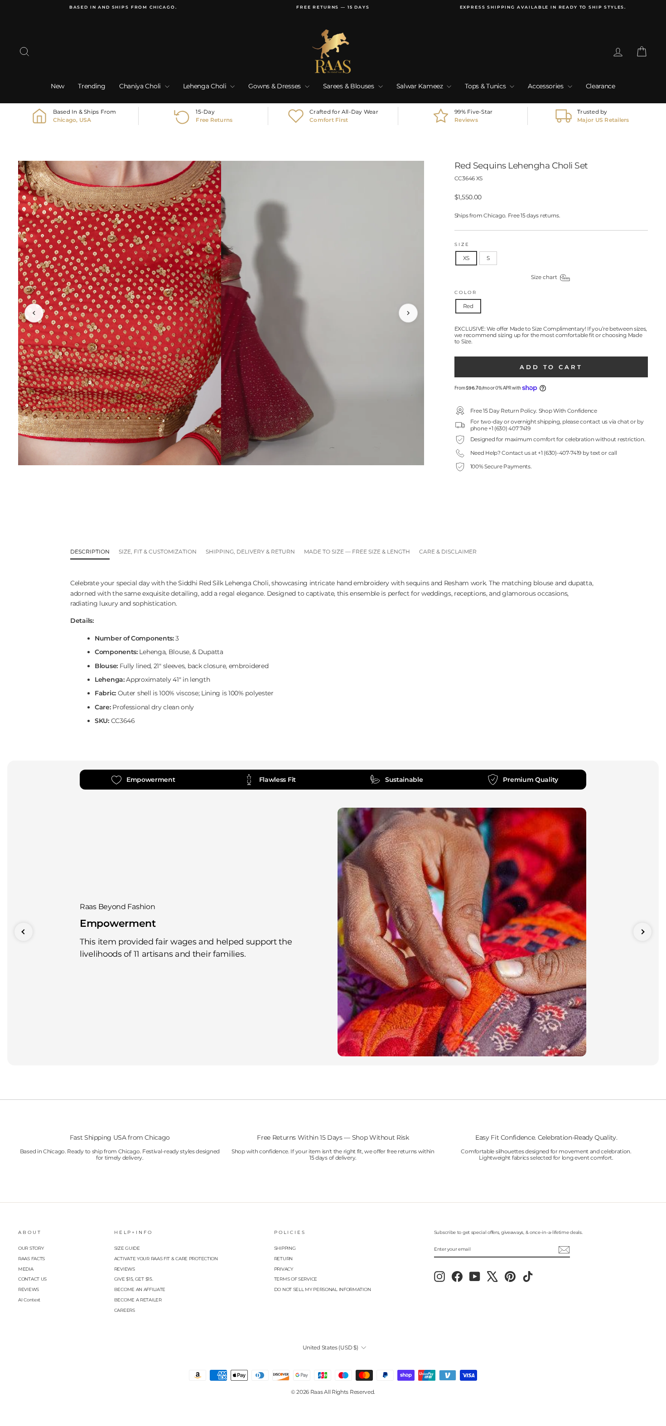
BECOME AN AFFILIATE (139, 1289)
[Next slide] (642, 932)
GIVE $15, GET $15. (133, 1279)
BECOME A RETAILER (138, 1300)
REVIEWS (28, 1289)
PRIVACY (283, 1269)
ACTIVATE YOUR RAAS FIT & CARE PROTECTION (166, 1259)
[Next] (408, 313)
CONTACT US (32, 1279)
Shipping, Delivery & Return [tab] (250, 551)
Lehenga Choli (205, 86)
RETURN (283, 1259)
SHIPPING (285, 1248)
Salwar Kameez (420, 86)
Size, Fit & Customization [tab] (158, 551)
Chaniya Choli (141, 86)
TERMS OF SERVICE (295, 1279)
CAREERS (124, 1310)
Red (468, 306)
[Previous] (33, 313)
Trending (92, 86)
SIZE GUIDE (127, 1248)
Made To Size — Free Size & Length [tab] (357, 551)
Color (465, 292)
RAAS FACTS (31, 1259)
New (57, 86)
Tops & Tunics (486, 86)
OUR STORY (30, 1248)
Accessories (546, 86)
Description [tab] (90, 551)
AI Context (29, 1300)
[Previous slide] (23, 932)
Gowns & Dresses (275, 86)
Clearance (600, 86)
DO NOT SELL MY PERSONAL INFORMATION (322, 1289)
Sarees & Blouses (349, 86)
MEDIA (26, 1269)
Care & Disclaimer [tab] (448, 551)
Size (462, 244)
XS (466, 258)
